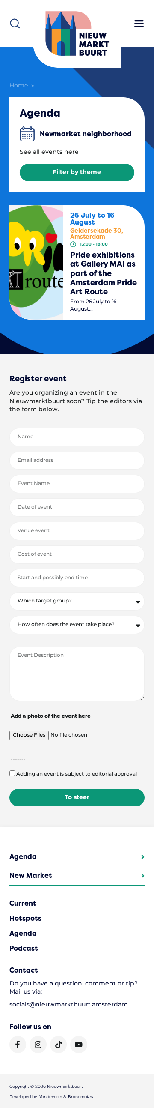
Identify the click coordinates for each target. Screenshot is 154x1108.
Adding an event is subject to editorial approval (76, 774)
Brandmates (80, 1096)
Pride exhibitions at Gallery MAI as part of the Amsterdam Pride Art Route (103, 273)
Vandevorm (50, 1096)
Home (18, 85)
